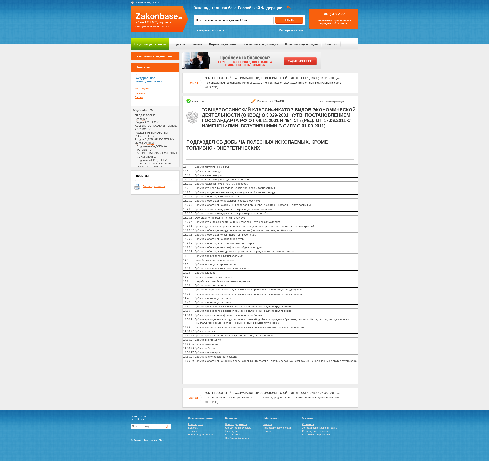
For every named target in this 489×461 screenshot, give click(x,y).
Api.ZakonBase (233, 434)
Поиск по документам (200, 434)
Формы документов (222, 44)
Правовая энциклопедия (301, 44)
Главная (193, 82)
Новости (331, 44)
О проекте (308, 424)
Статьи (267, 431)
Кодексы (179, 44)
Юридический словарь (238, 427)
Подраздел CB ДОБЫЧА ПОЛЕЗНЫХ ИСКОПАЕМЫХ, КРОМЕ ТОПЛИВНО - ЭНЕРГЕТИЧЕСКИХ (154, 165)
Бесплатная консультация (260, 44)
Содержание (143, 110)
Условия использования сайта (319, 427)
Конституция (142, 88)
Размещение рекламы (315, 431)
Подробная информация (332, 101)
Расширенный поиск (292, 30)
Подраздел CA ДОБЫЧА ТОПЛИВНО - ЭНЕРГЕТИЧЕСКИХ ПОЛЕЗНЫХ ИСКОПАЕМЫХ (157, 151)
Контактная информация (316, 434)
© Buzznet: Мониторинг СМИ (147, 440)
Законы (197, 44)
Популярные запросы (207, 30)
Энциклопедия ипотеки (150, 44)
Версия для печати (154, 186)
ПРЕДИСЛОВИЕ (145, 115)
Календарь (231, 431)
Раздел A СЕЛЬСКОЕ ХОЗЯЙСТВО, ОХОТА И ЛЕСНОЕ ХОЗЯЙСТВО (156, 126)
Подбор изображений (237, 438)
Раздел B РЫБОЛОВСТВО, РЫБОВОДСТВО (152, 134)
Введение (141, 118)
